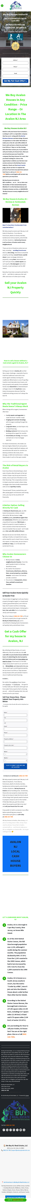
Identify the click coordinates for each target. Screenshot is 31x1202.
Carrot (27, 1095)
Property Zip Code (9, 745)
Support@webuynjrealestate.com (21, 1150)
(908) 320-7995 (18, 616)
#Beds (6, 751)
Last (5, 723)
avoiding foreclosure (19, 250)
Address (15, 60)
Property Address (9, 739)
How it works (21, 165)
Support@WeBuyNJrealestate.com (11, 1092)
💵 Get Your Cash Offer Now (15, 1198)
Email (15, 73)
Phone (15, 67)
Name (5, 712)
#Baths (6, 758)
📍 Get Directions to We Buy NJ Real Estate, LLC (15, 1182)
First (5, 718)
